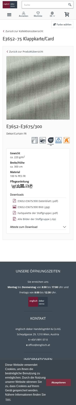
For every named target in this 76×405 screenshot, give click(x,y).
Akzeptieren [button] (58, 382)
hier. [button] (8, 399)
